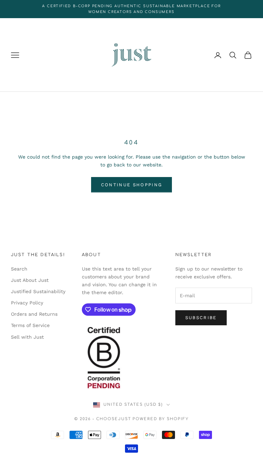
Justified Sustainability (38, 291)
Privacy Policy (27, 302)
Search (19, 269)
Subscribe (201, 317)
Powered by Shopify (161, 419)
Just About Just (30, 280)
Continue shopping (131, 184)
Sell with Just (27, 337)
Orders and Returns (34, 314)
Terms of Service (30, 325)
